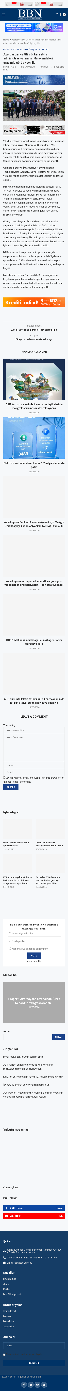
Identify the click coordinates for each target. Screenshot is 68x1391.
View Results (34, 961)
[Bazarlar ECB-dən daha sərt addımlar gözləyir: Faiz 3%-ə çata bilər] (50, 863)
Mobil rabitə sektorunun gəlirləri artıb (23, 1056)
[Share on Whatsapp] (62, 317)
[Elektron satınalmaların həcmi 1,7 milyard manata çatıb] (34, 438)
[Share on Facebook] (32, 317)
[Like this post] (25, 317)
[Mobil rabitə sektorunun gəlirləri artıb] (17, 829)
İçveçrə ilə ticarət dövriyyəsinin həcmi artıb (26, 1084)
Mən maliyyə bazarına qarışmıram (30, 948)
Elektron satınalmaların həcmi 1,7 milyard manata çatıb (33, 1076)
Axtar (6, 1031)
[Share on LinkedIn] (48, 317)
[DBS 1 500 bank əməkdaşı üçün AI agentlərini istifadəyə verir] (34, 615)
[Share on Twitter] (40, 317)
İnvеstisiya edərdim (22, 933)
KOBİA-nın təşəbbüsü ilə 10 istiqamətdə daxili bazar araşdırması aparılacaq (17, 880)
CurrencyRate (10, 1187)
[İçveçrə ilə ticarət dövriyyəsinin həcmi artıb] (50, 829)
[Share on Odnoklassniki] (55, 317)
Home (6, 39)
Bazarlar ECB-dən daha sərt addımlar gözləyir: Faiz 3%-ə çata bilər (48, 880)
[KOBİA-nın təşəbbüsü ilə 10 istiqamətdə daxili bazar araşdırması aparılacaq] (17, 863)
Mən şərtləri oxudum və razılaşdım (24, 1354)
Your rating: (9, 725)
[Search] (57, 14)
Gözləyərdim (18, 941)
